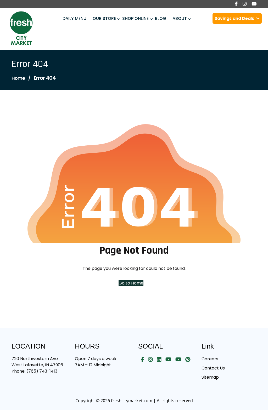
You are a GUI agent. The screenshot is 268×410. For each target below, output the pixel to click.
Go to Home (131, 283)
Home (18, 78)
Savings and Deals (235, 18)
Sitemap (210, 377)
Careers (210, 359)
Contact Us (213, 368)
